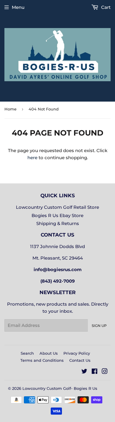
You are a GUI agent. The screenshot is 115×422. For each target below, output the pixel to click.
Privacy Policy (76, 353)
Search (27, 353)
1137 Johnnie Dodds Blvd (57, 246)
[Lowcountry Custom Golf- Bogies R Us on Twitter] (84, 372)
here (32, 157)
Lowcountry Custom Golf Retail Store (57, 207)
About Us (49, 353)
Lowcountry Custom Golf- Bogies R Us (59, 388)
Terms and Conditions (42, 360)
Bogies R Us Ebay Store (57, 215)
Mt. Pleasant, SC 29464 (57, 258)
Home (10, 109)
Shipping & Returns (57, 223)
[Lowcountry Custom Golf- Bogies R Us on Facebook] (94, 372)
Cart (105, 7)
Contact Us (80, 360)
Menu (18, 7)
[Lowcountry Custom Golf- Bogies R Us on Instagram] (105, 372)
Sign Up (99, 325)
